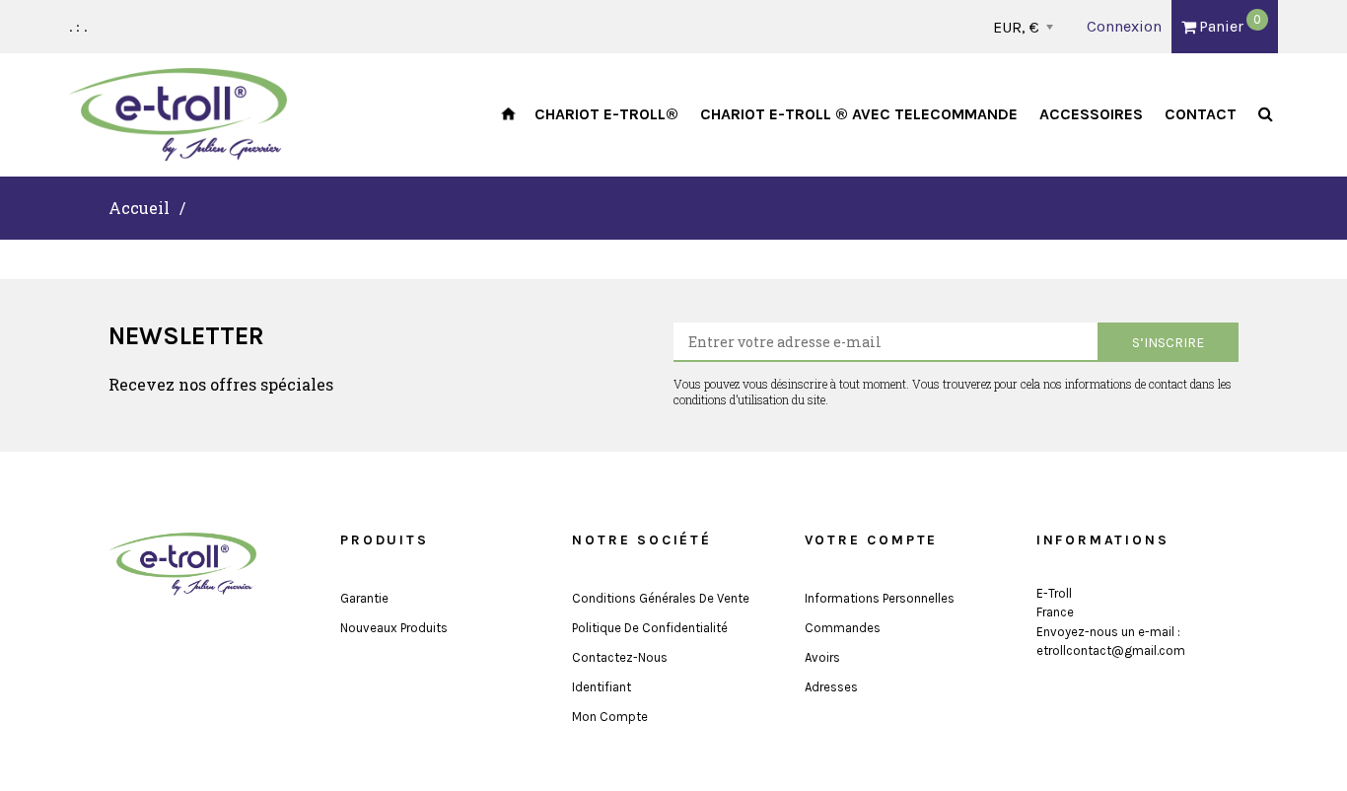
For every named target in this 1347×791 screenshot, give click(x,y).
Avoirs (822, 657)
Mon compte (610, 716)
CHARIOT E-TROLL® (606, 114)
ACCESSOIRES (1091, 114)
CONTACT (1201, 114)
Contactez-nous (620, 657)
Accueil (139, 207)
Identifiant (601, 687)
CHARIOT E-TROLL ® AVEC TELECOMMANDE (859, 114)
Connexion (1124, 26)
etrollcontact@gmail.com (1110, 650)
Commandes (843, 627)
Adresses (831, 687)
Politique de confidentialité (650, 627)
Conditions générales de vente (660, 598)
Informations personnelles (880, 598)
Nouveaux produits (394, 627)
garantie (364, 598)
